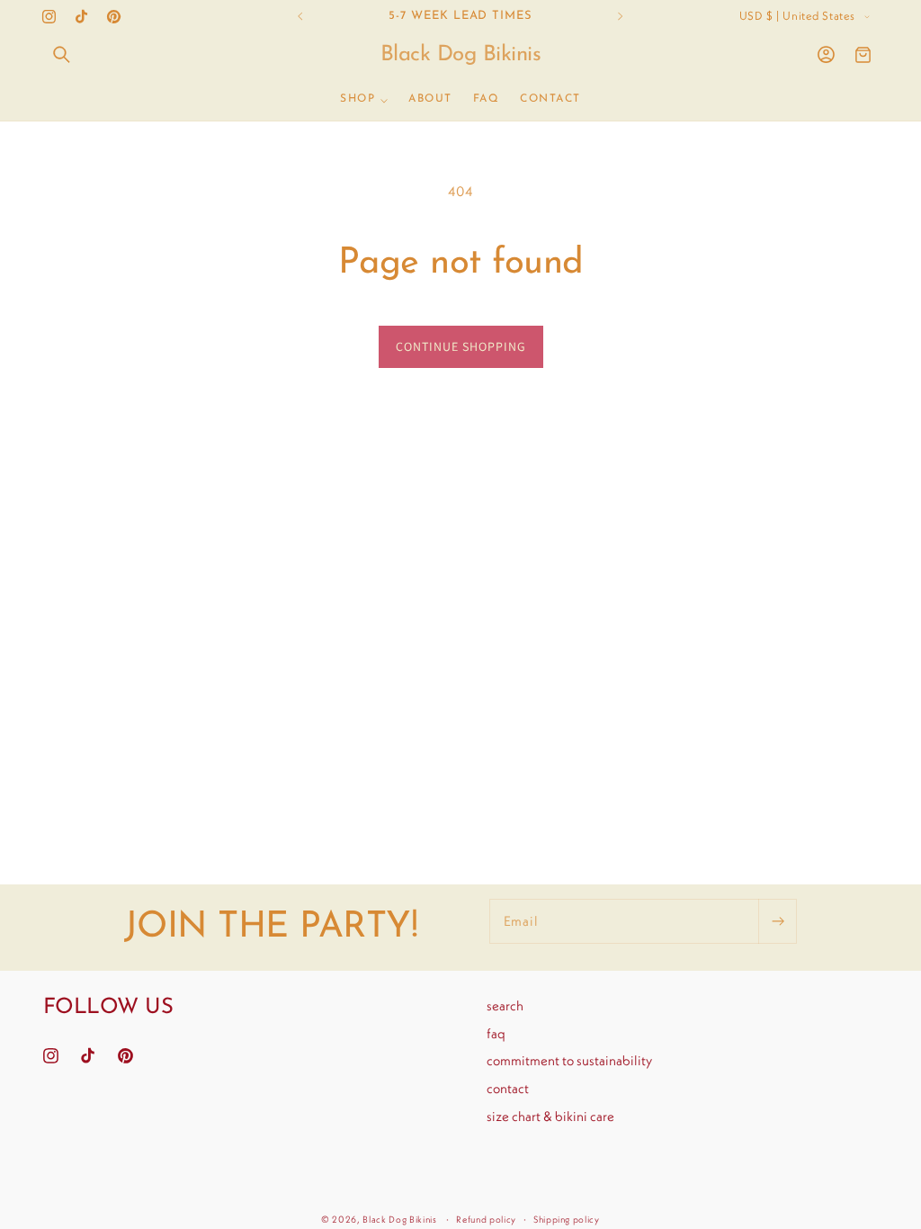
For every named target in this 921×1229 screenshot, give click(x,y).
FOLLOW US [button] (108, 1007)
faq (496, 1033)
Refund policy (486, 1219)
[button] (62, 55)
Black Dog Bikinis (399, 1219)
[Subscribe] (777, 921)
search (505, 1005)
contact (508, 1088)
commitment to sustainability (569, 1060)
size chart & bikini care (550, 1116)
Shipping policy (566, 1219)
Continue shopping (461, 346)
